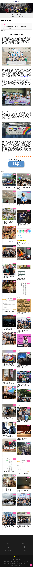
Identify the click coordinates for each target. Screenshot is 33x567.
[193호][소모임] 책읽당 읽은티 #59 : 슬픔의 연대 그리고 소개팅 (22, 279)
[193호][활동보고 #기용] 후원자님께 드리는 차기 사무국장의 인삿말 (9, 204)
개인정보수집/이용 (15, 561)
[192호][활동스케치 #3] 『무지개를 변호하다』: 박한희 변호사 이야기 (8, 400)
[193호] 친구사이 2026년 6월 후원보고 (8, 311)
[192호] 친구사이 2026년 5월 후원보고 (23, 473)
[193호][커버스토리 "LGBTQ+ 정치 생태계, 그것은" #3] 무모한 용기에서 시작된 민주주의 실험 (23, 224)
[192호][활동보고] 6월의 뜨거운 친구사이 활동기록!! (9, 346)
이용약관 (5, 561)
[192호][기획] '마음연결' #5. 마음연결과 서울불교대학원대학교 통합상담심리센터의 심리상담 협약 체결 (9, 453)
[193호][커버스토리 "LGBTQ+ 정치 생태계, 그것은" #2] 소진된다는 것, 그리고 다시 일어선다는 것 (9, 222)
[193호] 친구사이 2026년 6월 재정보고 (23, 296)
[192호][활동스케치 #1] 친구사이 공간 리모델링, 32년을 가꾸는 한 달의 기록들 (8, 383)
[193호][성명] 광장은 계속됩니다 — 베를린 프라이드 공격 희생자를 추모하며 (9, 329)
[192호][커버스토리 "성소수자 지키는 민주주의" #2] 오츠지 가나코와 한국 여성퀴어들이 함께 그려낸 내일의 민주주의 (9, 364)
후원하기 (25, 561)
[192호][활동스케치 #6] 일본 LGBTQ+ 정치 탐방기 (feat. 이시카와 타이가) (23, 421)
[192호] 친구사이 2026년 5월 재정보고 (8, 471)
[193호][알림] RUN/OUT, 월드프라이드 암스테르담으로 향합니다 (23, 313)
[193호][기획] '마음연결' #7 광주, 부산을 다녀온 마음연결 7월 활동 (23, 261)
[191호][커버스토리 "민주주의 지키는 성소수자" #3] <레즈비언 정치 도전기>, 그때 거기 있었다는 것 (8, 526)
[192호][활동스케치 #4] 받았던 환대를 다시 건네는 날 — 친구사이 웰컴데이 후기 (23, 403)
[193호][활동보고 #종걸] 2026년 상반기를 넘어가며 (23, 188)
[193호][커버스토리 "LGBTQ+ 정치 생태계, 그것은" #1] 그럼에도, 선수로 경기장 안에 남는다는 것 (23, 205)
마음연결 (28, 561)
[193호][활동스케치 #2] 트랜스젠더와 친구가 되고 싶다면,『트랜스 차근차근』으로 (23, 243)
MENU (1, 1)
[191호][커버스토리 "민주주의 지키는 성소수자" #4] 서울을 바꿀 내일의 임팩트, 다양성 (23, 526)
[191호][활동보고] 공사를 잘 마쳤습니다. (23, 490)
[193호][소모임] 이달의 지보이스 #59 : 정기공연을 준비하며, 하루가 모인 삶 (8, 295)
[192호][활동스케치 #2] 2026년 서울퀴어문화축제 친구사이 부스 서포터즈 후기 (23, 385)
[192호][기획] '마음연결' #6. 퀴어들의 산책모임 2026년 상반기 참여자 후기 (23, 456)
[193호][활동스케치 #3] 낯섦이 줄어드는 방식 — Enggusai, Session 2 (9, 259)
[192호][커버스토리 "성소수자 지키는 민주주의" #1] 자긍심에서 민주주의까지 (23, 349)
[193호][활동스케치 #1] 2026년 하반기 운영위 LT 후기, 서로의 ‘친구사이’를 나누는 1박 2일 (9, 241)
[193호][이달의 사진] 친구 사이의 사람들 (9, 187)
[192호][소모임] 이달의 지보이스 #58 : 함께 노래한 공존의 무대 (23, 439)
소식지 (17, 9)
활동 (14, 9)
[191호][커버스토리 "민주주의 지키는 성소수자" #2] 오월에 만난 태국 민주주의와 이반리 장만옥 (23, 507)
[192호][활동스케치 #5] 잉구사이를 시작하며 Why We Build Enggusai (8, 418)
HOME (12, 9)
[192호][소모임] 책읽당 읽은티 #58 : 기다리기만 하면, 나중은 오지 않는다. (8, 436)
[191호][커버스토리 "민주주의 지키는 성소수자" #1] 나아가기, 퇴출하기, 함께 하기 (8, 507)
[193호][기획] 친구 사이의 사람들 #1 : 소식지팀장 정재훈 (8, 277)
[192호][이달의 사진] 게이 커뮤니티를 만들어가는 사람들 (22, 331)
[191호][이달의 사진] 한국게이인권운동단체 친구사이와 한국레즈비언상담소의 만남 (8, 489)
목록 (2, 171)
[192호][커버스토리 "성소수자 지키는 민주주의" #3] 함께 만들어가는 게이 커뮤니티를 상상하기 (22, 366)
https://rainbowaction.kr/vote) (23, 76)
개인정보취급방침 (9, 561)
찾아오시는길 (20, 561)
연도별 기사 (20, 9)
